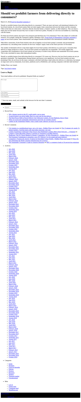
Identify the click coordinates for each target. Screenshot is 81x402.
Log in (11, 385)
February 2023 (13, 222)
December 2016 (14, 353)
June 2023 (12, 215)
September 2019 (14, 295)
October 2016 (13, 357)
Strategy (11, 374)
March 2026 (12, 156)
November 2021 (14, 248)
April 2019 (12, 304)
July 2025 (12, 170)
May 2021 (12, 259)
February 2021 (13, 264)
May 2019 (12, 302)
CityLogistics (5, 1)
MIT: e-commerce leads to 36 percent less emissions (63, 142)
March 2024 (12, 199)
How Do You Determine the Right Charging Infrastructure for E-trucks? (44, 139)
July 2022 (12, 234)
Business (11, 365)
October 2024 (13, 186)
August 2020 (13, 275)
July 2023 (12, 213)
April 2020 (12, 282)
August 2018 (13, 318)
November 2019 (14, 291)
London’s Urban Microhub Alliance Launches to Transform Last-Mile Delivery (33, 133)
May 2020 (12, 280)
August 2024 (13, 190)
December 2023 (14, 204)
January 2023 (13, 224)
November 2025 (14, 163)
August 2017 (13, 339)
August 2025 (13, 168)
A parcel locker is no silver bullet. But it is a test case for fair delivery (30, 116)
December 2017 (14, 332)
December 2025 (14, 161)
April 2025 (12, 176)
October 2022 (13, 229)
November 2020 (14, 270)
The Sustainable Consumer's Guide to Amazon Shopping (26, 142)
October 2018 (13, 314)
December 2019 (14, 289)
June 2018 (12, 321)
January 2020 (13, 288)
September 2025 (14, 167)
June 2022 (12, 236)
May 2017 (12, 345)
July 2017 (12, 341)
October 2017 (13, 336)
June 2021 (12, 257)
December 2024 (14, 183)
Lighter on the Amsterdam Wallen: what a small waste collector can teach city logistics (35, 121)
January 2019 (13, 309)
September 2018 (14, 316)
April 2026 (12, 154)
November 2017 (14, 334)
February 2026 (13, 158)
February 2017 (13, 350)
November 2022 (14, 227)
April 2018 (12, 325)
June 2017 (12, 343)
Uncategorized (13, 378)
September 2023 (14, 209)
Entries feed (12, 386)
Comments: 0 (26, 22)
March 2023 (12, 220)
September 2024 (14, 188)
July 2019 (12, 298)
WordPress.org (13, 390)
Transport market (14, 376)
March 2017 (12, 348)
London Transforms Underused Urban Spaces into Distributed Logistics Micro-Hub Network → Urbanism (42, 132)
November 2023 (14, 206)
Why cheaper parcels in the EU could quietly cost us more (27, 114)
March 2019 (12, 305)
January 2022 (13, 245)
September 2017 (14, 337)
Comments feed (13, 388)
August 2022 (13, 232)
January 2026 (13, 160)
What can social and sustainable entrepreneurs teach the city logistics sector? (32, 120)
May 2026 (12, 152)
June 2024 (12, 193)
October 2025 (13, 165)
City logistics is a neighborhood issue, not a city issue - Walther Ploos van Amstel (34, 128)
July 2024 (12, 192)
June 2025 (12, 172)
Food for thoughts (16, 22)
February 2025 (13, 179)
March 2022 (12, 241)
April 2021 (12, 261)
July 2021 (12, 256)
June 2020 (12, 279)
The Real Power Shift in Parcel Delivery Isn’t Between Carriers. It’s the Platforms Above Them (38, 118)
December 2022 (14, 225)
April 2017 (12, 346)
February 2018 (13, 329)
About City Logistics (11, 8)
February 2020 (13, 286)
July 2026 (12, 149)
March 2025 (12, 177)
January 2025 (13, 181)
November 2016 (14, 355)
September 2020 (14, 273)
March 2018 (12, 327)
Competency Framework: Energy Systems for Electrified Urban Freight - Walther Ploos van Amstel (40, 139)
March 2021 (12, 263)
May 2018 (12, 323)
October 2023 (13, 208)
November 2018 (14, 313)
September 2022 (14, 231)
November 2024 (14, 184)
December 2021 (14, 247)
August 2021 (13, 254)
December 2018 (14, 311)
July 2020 (12, 277)
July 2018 (12, 320)
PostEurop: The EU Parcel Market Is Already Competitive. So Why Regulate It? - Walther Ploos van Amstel (42, 135)
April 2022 (12, 240)
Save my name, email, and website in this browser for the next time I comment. (27, 100)
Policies (11, 369)
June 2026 (12, 151)
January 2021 (13, 266)
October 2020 (13, 272)
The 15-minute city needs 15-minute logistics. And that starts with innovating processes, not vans (44, 129)
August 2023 (13, 211)
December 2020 (14, 268)
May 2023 (12, 216)
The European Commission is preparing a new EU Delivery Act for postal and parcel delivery (38, 137)
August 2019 (13, 296)
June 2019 (12, 300)
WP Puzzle (11, 397)
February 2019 (13, 307)
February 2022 (13, 243)
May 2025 (12, 174)
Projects (11, 371)
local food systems (10, 68)
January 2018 (13, 330)
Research (11, 373)
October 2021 (13, 250)
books (10, 364)
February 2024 (13, 200)
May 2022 (12, 238)
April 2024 (12, 197)
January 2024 (13, 202)
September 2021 (14, 252)
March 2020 (12, 284)
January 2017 (13, 352)
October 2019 (13, 293)
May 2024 (12, 195)
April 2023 (12, 218)
